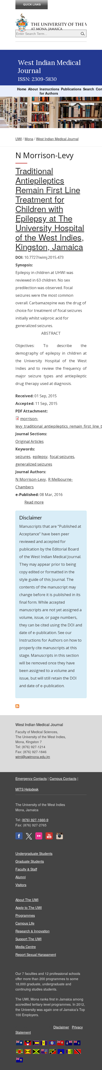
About (33, 89)
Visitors (20, 884)
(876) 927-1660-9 (35, 819)
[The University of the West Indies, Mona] (51, 22)
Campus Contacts (63, 778)
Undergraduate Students (33, 853)
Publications (71, 89)
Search (88, 89)
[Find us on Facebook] (19, 838)
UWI (18, 138)
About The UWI (26, 899)
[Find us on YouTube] (49, 838)
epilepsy (40, 456)
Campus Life (24, 923)
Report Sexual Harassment (35, 954)
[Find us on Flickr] (38, 838)
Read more (34, 502)
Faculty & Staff (26, 869)
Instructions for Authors (49, 91)
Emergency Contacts (31, 778)
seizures (22, 456)
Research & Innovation (32, 931)
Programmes (25, 915)
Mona (29, 138)
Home (21, 89)
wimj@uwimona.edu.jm (32, 756)
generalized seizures (33, 464)
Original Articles (29, 441)
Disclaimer (61, 1027)
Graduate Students (29, 861)
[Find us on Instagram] (59, 838)
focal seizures (62, 456)
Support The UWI (28, 938)
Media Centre (25, 946)
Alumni (20, 877)
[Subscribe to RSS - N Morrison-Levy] (17, 706)
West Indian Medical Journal (57, 138)
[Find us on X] (29, 838)
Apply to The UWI (28, 907)
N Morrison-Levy (30, 479)
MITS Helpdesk (26, 789)
